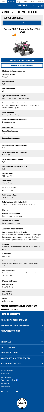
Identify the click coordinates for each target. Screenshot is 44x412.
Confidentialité (6, 377)
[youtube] (17, 392)
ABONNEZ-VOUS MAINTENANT (14, 320)
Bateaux (32, 2)
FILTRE (22, 22)
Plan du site (5, 373)
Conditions (5, 383)
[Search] (34, 6)
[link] (22, 342)
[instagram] (7, 392)
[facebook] (2, 392)
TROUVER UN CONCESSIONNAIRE (15, 325)
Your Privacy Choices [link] (8, 380)
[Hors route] (22, 6)
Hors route (11, 2)
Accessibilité (5, 386)
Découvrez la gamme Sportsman (22, 60)
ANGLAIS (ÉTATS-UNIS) (11, 331)
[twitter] (12, 392)
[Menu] (2, 6)
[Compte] (38, 6)
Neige (18, 2)
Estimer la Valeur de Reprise (22, 65)
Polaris (3, 2)
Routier (25, 2)
